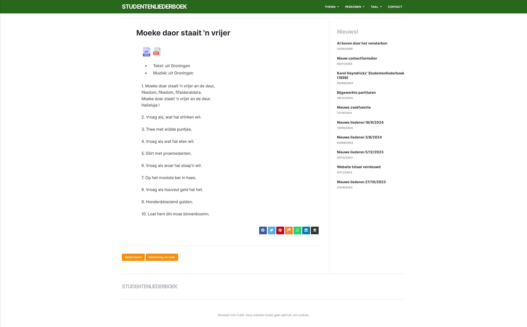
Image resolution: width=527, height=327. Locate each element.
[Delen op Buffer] (314, 230)
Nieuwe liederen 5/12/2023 (360, 152)
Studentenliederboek (154, 6)
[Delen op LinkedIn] (306, 230)
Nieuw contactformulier (357, 58)
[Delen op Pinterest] (280, 230)
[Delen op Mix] (289, 230)
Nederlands (133, 257)
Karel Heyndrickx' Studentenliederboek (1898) (370, 75)
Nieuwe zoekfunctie (354, 107)
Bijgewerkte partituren (356, 92)
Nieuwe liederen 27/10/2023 (361, 182)
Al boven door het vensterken (362, 43)
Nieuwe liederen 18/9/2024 (360, 122)
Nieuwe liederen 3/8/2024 (359, 137)
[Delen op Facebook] (263, 230)
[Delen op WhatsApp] (297, 230)
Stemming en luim (162, 257)
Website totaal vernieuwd (359, 167)
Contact (395, 6)
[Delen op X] (271, 230)
